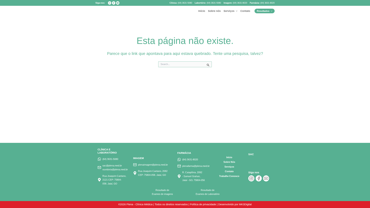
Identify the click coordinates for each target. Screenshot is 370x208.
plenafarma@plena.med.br (196, 166)
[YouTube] (117, 3)
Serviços (229, 167)
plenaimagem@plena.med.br (153, 164)
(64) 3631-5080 (185, 3)
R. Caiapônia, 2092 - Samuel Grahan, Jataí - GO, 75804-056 (193, 176)
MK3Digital (245, 204)
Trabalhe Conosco (229, 176)
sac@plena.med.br (112, 165)
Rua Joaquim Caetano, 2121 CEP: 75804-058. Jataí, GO (114, 180)
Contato (229, 171)
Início (229, 157)
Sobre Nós (229, 162)
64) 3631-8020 (268, 3)
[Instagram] (109, 3)
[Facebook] (113, 3)
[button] (235, 11)
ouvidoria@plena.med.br (115, 169)
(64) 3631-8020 (240, 3)
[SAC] (253, 161)
